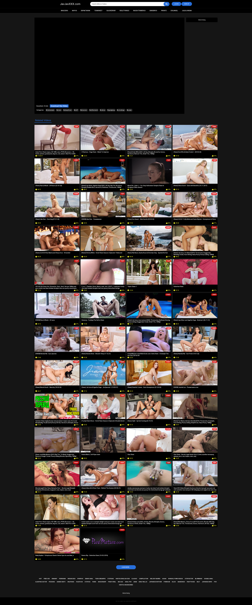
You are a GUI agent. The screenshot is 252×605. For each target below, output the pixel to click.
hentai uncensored (126, 585)
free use (47, 578)
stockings (121, 110)
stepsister (189, 578)
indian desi (71, 578)
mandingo (181, 582)
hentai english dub (123, 578)
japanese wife (207, 582)
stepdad (110, 578)
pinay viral (112, 582)
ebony (103, 110)
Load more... (126, 567)
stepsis (87, 582)
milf (76, 110)
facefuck (79, 582)
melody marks (155, 578)
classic (134, 578)
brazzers (84, 110)
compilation (143, 578)
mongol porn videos (175, 578)
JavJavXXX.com (70, 4)
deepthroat (68, 110)
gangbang (112, 110)
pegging (52, 582)
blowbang (198, 578)
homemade (50, 110)
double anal (208, 578)
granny (54, 578)
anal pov (128, 582)
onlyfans (70, 582)
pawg (94, 582)
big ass (120, 582)
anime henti (61, 582)
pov (215, 582)
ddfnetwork (94, 110)
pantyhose (191, 582)
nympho (80, 578)
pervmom (62, 578)
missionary (102, 582)
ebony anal (89, 578)
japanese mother (155, 582)
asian (130, 110)
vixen (59, 110)
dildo (174, 582)
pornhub (167, 582)
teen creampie (100, 578)
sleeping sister (41, 582)
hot (40, 578)
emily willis (143, 582)
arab (135, 582)
